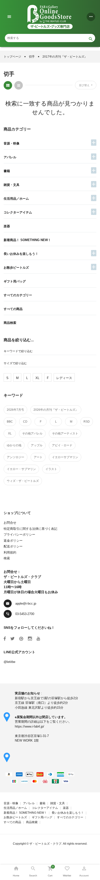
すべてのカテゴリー (18, 295)
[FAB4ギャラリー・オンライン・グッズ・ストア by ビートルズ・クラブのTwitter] (12, 638)
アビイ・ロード (62, 445)
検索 (7, 558)
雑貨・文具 (11, 185)
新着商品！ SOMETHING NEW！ (27, 240)
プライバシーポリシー (19, 534)
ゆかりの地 (14, 445)
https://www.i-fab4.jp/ (29, 726)
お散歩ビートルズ (16, 267)
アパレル (10, 157)
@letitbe (9, 662)
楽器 (7, 226)
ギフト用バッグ (15, 281)
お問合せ (10, 522)
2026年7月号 (15, 409)
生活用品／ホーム (16, 198)
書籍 (7, 171)
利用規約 (10, 552)
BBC (10, 421)
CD (25, 421)
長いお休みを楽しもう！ (21, 254)
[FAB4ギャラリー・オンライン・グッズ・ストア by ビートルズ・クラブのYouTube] (38, 638)
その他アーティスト (65, 433)
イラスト (51, 469)
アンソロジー (15, 457)
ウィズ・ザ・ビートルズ (23, 481)
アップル (36, 445)
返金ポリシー (13, 540)
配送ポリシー (13, 546)
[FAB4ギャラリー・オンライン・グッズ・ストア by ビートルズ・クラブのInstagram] (30, 638)
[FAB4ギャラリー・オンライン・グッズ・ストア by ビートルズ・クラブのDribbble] (21, 638)
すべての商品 (13, 309)
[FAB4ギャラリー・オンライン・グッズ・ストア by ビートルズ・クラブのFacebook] (5, 638)
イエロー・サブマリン (21, 469)
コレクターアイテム (18, 212)
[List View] (18, 85)
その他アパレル (32, 433)
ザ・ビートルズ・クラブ (45, 843)
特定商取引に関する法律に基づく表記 (30, 529)
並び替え (84, 85)
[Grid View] (8, 85)
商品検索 (10, 323)
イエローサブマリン (65, 457)
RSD (86, 421)
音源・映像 (11, 143)
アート (38, 457)
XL (10, 433)
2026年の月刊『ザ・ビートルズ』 (55, 409)
